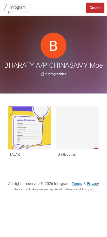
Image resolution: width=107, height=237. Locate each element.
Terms (77, 183)
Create (95, 7)
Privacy (93, 183)
